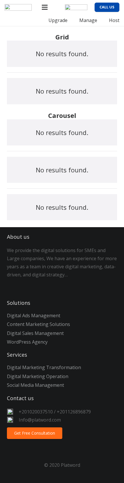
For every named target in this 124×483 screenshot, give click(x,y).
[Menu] (45, 7)
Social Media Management (35, 385)
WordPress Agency (27, 342)
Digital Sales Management (35, 333)
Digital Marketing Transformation (44, 367)
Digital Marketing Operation (37, 376)
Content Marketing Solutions (38, 324)
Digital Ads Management (33, 315)
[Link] (18, 7)
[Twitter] (28, 286)
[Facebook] (14, 286)
